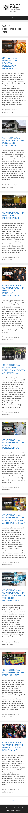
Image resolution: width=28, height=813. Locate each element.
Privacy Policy (13, 808)
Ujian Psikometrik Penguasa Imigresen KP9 (13, 215)
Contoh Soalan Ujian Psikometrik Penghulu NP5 (13, 672)
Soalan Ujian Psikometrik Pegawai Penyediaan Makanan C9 (10, 63)
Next (14, 800)
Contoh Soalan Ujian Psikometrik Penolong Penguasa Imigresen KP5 (13, 290)
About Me (6, 808)
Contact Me (21, 808)
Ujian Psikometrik (10, 110)
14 (10, 800)
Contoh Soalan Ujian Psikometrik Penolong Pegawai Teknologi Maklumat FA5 (14, 595)
